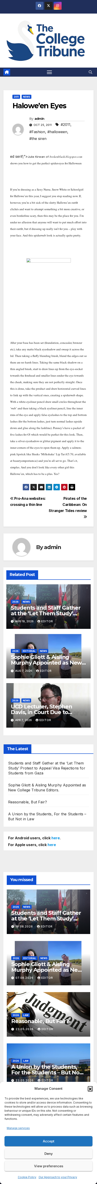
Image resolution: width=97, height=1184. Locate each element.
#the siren (37, 138)
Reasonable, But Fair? (27, 802)
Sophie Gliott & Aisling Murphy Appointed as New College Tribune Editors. (46, 663)
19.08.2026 (25, 926)
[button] (90, 1088)
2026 (15, 601)
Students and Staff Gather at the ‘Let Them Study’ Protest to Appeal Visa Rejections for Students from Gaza (46, 768)
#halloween (57, 132)
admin (39, 119)
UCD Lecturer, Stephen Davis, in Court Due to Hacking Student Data (41, 712)
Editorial (29, 651)
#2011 (65, 124)
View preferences (48, 1166)
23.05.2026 (25, 1029)
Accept (48, 1141)
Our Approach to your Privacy (58, 1177)
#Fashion (37, 132)
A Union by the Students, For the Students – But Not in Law (46, 1072)
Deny (48, 1153)
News (26, 96)
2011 (16, 96)
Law (25, 1015)
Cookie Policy (27, 1177)
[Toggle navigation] (49, 72)
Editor (47, 621)
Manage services (18, 1128)
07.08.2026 (25, 977)
